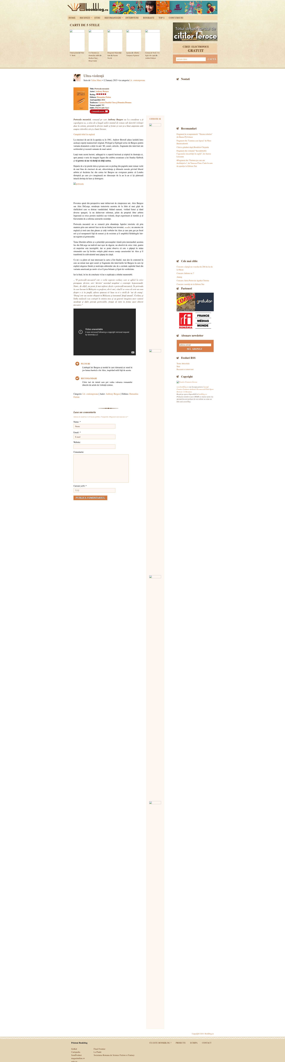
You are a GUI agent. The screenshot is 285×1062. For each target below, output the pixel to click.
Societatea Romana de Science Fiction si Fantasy (114, 1055)
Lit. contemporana (137, 80)
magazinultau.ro (78, 1058)
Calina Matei (96, 80)
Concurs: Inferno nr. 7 (185, 273)
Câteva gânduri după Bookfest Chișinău (193, 147)
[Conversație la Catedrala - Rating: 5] (155, 234)
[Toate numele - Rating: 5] (155, 460)
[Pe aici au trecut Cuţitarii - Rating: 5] (155, 912)
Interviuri (132, 17)
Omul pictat (74, 52)
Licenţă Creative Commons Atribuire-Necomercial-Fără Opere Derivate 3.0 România (195, 389)
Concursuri (176, 17)
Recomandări (112, 17)
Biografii (148, 17)
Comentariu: (78, 452)
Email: (77, 432)
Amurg (179, 277)
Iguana (128, 52)
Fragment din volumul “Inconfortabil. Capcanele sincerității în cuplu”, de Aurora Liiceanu (194, 153)
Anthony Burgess (102, 91)
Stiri (178, 366)
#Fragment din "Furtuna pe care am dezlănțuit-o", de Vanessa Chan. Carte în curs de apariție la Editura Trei (195, 163)
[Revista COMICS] (186, 302)
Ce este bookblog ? (160, 1042)
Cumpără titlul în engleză (84, 134)
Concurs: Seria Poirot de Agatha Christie (193, 280)
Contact (207, 1042)
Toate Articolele (183, 363)
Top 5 (161, 17)
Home (72, 17)
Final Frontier (99, 1048)
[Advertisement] (195, 103)
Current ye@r (80, 485)
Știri (97, 17)
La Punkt (97, 1052)
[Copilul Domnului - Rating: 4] (155, 686)
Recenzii (85, 17)
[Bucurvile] (163, 7)
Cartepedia (75, 1052)
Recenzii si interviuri (185, 369)
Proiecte (181, 1042)
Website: (77, 442)
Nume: (77, 421)
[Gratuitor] (204, 302)
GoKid (74, 1048)
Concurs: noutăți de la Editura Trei (190, 284)
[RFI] (195, 320)
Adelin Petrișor (150, 58)
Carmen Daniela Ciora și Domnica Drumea (115, 102)
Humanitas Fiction (104, 97)
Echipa (194, 1042)
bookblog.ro (89, 7)
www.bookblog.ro (183, 387)
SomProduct (76, 1055)
